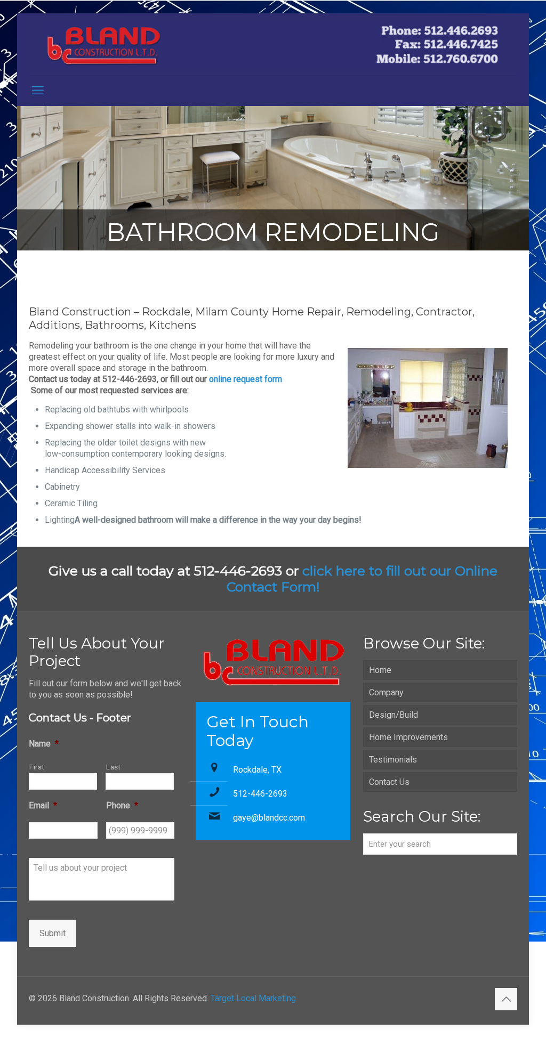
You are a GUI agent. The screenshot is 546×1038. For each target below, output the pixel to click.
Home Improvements (408, 737)
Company (386, 692)
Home (380, 670)
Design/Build (393, 715)
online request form (245, 379)
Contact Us (389, 782)
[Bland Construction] (273, 44)
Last (113, 767)
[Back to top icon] (506, 999)
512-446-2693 (260, 794)
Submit (52, 933)
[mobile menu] (38, 91)
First (36, 767)
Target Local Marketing (253, 998)
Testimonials (393, 760)
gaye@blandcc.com (269, 818)
